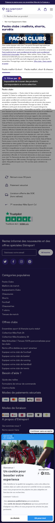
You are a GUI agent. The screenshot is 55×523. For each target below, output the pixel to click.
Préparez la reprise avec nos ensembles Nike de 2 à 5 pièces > (27, 2)
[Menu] (51, 9)
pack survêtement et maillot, (27, 52)
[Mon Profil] (39, 9)
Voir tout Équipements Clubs (15, 22)
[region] (27, 69)
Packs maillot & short (12, 69)
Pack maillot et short (9, 52)
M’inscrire (45, 252)
